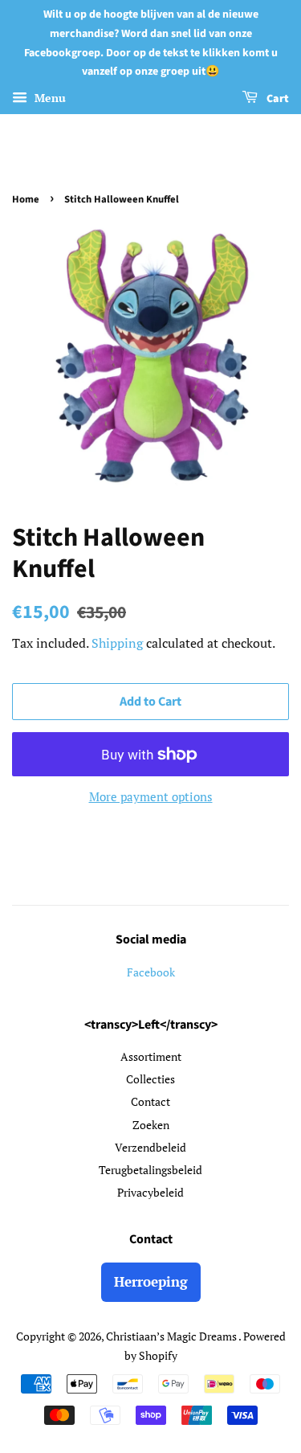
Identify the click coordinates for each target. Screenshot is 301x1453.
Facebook (151, 972)
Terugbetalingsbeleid (150, 1169)
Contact (150, 1101)
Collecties (150, 1079)
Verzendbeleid (150, 1147)
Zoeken (150, 1124)
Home (25, 199)
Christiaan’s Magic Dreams (172, 1336)
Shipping (117, 643)
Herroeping (151, 1281)
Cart (276, 99)
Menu (48, 97)
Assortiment (150, 1056)
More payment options (151, 796)
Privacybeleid (150, 1192)
